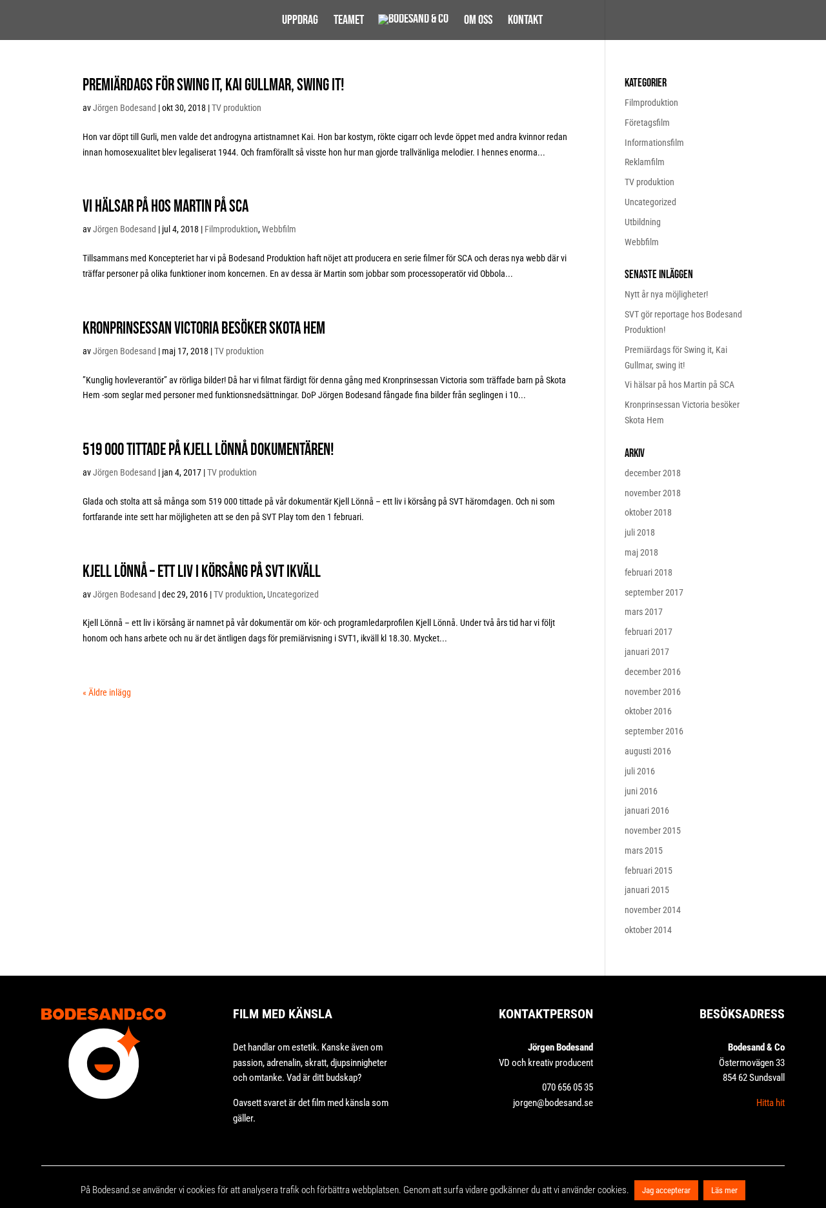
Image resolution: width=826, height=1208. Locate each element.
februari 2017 (648, 632)
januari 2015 (647, 890)
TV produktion (236, 108)
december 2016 (653, 672)
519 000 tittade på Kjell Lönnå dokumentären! (208, 450)
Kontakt (525, 21)
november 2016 (653, 692)
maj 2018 (641, 552)
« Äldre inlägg (107, 692)
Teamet (349, 21)
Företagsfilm (647, 122)
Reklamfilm (645, 162)
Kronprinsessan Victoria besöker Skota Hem (204, 329)
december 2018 (653, 473)
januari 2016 (647, 810)
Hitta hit (770, 1103)
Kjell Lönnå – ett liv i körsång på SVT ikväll (202, 572)
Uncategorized (293, 594)
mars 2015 (644, 850)
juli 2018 (640, 532)
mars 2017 (644, 612)
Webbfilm (279, 229)
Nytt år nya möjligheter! (666, 294)
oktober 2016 (648, 711)
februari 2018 (648, 572)
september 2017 (654, 592)
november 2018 (653, 493)
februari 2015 (648, 870)
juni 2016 (641, 791)
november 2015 (653, 830)
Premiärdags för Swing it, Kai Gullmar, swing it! (213, 86)
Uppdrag (300, 21)
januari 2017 (647, 652)
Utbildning (643, 222)
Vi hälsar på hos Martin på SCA (165, 207)
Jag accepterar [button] (666, 1190)
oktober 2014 (648, 930)
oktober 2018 (648, 512)
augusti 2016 (648, 751)
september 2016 (654, 731)
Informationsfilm (654, 142)
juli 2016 (640, 771)
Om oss (478, 21)
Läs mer (724, 1190)
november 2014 (653, 910)
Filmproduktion (231, 229)
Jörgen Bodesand (124, 108)
